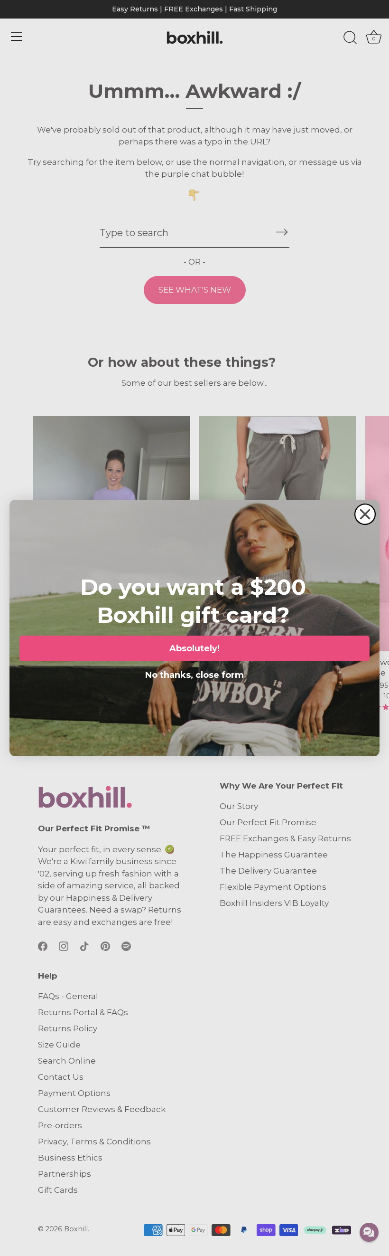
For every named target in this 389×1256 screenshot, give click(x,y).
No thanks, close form (194, 673)
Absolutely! (194, 648)
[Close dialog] (365, 514)
